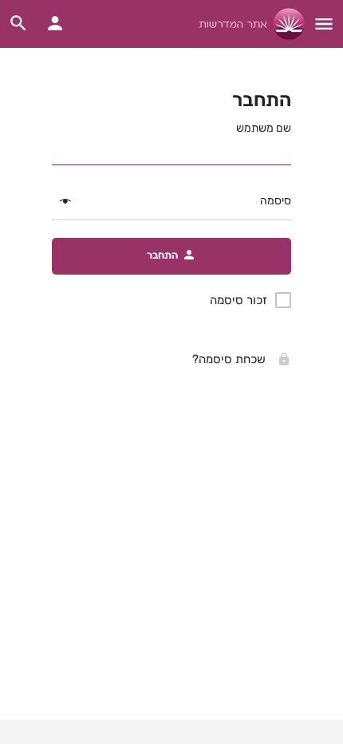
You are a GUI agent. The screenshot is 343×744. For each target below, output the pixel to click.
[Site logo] (250, 24)
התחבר (261, 100)
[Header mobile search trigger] (18, 23)
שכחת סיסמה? (230, 359)
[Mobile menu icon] (324, 24)
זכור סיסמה (238, 300)
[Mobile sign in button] (55, 23)
